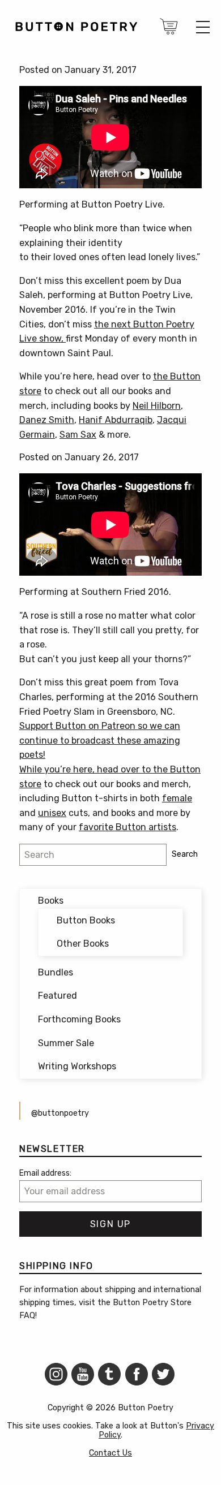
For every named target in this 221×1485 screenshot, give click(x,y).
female (177, 798)
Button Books (86, 920)
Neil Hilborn (157, 405)
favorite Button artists (127, 827)
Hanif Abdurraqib (115, 420)
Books (50, 900)
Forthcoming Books (79, 1019)
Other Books (83, 943)
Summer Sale (66, 1043)
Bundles (55, 972)
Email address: (45, 1173)
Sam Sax (78, 434)
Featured (57, 995)
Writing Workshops (77, 1066)
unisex (52, 813)
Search (185, 854)
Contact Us (110, 1453)
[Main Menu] (203, 27)
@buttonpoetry (60, 1113)
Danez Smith (46, 420)
